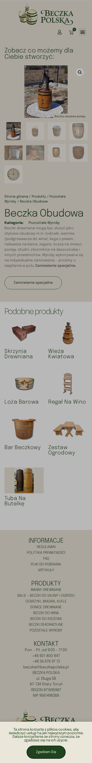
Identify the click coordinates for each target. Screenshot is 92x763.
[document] (46, 381)
